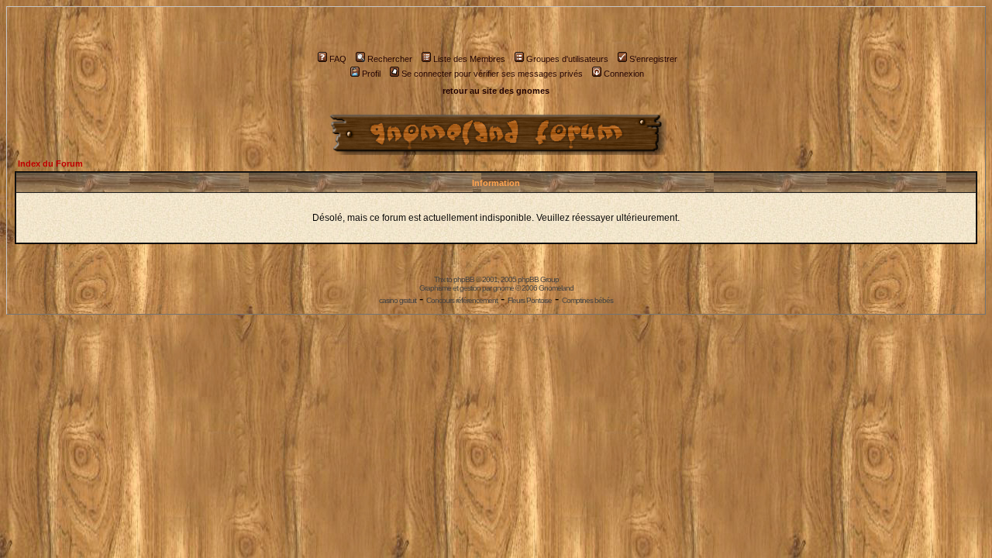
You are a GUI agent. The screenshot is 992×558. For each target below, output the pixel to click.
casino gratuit (397, 300)
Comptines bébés (587, 300)
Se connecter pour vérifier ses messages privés (492, 73)
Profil (371, 73)
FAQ (337, 59)
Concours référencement (462, 300)
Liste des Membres (469, 59)
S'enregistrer (653, 59)
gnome (503, 288)
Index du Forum (50, 163)
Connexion (624, 73)
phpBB (463, 279)
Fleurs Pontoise (530, 300)
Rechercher (389, 59)
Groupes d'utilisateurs (567, 59)
